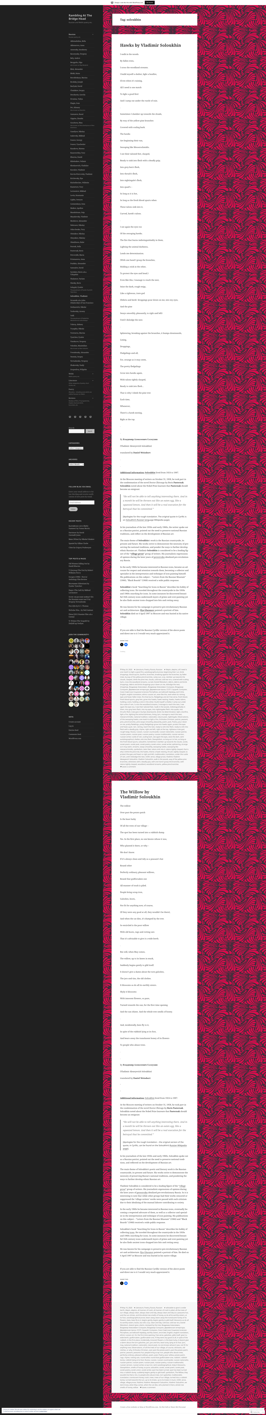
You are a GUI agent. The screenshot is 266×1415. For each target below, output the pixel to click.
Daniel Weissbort (160, 682)
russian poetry (148, 734)
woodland (142, 764)
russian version (178, 734)
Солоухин (183, 689)
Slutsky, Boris (75, 283)
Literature (79, 382)
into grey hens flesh (133, 709)
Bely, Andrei (75, 58)
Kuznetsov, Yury (76, 187)
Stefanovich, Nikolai (78, 307)
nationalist (152, 717)
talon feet (147, 749)
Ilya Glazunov (146, 1252)
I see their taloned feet (144, 707)
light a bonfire (182, 712)
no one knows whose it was (169, 1345)
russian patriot (181, 732)
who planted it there (167, 1385)
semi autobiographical (162, 1365)
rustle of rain (137, 737)
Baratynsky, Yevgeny (78, 54)
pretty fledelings (132, 724)
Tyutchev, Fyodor (77, 337)
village (122, 1382)
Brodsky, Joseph (76, 82)
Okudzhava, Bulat (77, 242)
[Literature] (81, 418)
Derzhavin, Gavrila (77, 95)
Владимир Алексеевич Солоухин (161, 687)
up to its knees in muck (167, 1380)
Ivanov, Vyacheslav (77, 144)
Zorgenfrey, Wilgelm (78, 369)
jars (147, 1342)
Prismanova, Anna (77, 259)
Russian (75, 35)
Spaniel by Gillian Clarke (78, 543)
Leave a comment (129, 767)
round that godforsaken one (162, 1357)
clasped (129, 679)
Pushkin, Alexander (78, 263)
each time (180, 692)
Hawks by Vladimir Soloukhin (150, 45)
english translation (134, 694)
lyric (159, 714)
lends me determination (166, 712)
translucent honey (137, 1377)
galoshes (167, 1335)
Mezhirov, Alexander (78, 221)
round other (145, 1357)
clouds (151, 679)
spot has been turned (160, 1370)
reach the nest (149, 727)
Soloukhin (149, 1098)
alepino (174, 669)
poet (169, 722)
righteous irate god (176, 729)
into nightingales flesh (161, 709)
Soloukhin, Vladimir (79, 296)
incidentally (145, 1340)
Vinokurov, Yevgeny (78, 341)
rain (134, 727)
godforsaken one (147, 1337)
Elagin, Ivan (75, 103)
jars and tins (155, 1342)
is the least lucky (170, 1340)
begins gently (147, 1320)
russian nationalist (166, 732)
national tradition (141, 717)
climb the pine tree (140, 679)
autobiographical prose (153, 672)
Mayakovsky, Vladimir (79, 217)
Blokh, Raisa (75, 73)
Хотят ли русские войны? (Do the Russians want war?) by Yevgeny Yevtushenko (81, 599)
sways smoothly (146, 747)
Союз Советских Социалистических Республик (139, 692)
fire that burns (147, 697)
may (121, 1345)
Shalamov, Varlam (77, 279)
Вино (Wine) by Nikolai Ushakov (81, 539)
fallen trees (136, 697)
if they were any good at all (165, 1337)
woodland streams (153, 764)
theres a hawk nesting (158, 752)
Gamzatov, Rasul (76, 114)
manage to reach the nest (171, 714)
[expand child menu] (92, 34)
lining (154, 714)
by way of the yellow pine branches (139, 677)
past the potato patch (179, 1350)
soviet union (156, 744)
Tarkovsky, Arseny (77, 311)
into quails (175, 709)
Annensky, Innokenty (78, 49)
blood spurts (134, 674)
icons (132, 1232)
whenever (132, 762)
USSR (147, 757)
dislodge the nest (173, 684)
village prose (161, 757)
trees (152, 1377)
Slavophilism (157, 739)
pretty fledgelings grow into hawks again (156, 724)
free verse (173, 697)
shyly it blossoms (178, 1365)
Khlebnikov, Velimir (78, 161)
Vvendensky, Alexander (79, 352)
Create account (75, 722)
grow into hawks (150, 699)
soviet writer (166, 744)
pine (122, 722)
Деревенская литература (139, 689)
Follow (73, 509)
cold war (158, 679)
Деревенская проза (158, 689)
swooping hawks (159, 747)
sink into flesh (145, 739)
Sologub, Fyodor (81, 289)
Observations (183, 717)
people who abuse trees (173, 1352)
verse (152, 757)
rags (122, 1357)
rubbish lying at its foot (135, 1360)
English (123, 694)
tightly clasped (179, 752)
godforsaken (134, 1337)
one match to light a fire (148, 719)
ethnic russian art (149, 694)
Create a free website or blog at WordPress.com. (139, 1407)
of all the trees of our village (154, 1347)
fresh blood (182, 697)
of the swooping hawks (129, 719)
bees (129, 1320)
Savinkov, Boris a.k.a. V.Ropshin (78, 273)
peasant (184, 719)
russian (139, 732)
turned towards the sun (135, 1380)
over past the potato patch (159, 1350)
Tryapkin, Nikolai (77, 329)
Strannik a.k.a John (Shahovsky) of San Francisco (81, 301)
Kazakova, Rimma (77, 148)
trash (147, 1377)
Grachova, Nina (82, 125)
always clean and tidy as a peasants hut (172, 1312)
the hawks (144, 752)
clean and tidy (156, 1322)
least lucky (165, 1342)
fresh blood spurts (127, 699)
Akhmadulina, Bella (78, 41)
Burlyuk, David (76, 86)
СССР (168, 689)
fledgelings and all (161, 697)
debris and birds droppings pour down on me (147, 684)
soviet (185, 742)
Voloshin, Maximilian (79, 347)
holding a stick (126, 702)
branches (150, 674)
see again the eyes (160, 737)
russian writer (125, 737)
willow (135, 1387)
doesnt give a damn (136, 1325)
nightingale (172, 717)
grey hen (139, 699)
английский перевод (167, 692)
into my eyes (146, 709)
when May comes (136, 1385)
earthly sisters (152, 1332)
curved (150, 682)
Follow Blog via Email (80, 487)
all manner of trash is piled (164, 1310)
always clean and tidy (148, 1312)
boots (136, 1322)
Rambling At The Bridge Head (80, 17)
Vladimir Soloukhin (145, 759)
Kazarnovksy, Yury (77, 153)
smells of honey (137, 1367)
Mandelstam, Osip (77, 212)
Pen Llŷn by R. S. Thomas (78, 606)
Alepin (168, 669)
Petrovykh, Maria (77, 255)
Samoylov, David (76, 268)
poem (164, 722)
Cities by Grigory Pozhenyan (80, 547)
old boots (178, 1347)
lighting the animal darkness (140, 714)
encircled (162, 1332)
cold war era (167, 679)
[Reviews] (91, 418)
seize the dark (173, 737)
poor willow (169, 1355)
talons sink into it (158, 749)
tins (136, 1375)
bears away (150, 1317)
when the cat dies (151, 1385)
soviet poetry (145, 744)
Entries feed (73, 730)
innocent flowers (157, 1340)
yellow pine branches (170, 764)
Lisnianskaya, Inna (77, 204)
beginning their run (171, 672)
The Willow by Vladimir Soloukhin (140, 794)
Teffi (79, 317)
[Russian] (71, 418)
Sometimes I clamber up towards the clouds (164, 742)
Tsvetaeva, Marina (77, 333)
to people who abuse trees (148, 1375)
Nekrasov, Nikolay (77, 225)
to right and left (148, 754)
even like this (162, 694)
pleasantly (157, 722)
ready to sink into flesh (165, 727)
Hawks (171, 699)
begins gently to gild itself (163, 1320)
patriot (177, 719)
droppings (124, 687)
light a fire (124, 714)
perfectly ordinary (127, 1355)
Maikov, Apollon (76, 208)
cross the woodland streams (136, 682)
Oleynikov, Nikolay (77, 238)
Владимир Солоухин (155, 1327)
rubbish (177, 1357)
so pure (147, 1367)
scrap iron (149, 1365)
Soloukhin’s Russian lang (137, 520)
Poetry (80, 391)
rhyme (141, 729)
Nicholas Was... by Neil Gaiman (81, 610)
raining (140, 727)
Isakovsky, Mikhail (77, 136)
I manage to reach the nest (169, 704)
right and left (150, 729)
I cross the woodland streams (146, 704)
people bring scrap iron (154, 1352)
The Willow (179, 1372)
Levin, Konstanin (77, 195)
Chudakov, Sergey (77, 90)
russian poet (137, 734)
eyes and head (125, 697)
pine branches (130, 722)
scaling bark (147, 737)
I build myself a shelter (162, 702)
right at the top (162, 729)
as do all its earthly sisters (174, 1315)
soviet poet (135, 744)
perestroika (159, 557)
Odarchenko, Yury (77, 229)
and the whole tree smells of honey (149, 1315)
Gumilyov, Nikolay (77, 131)
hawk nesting (162, 699)
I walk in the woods (161, 707)
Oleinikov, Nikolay (77, 234)
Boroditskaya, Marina (78, 78)
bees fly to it (136, 1320)
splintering (176, 744)
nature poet (162, 717)
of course (169, 1347)
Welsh (74, 375)
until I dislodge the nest (135, 757)
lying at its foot (175, 1342)
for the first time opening (145, 1335)
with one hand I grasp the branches (165, 762)
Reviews (79, 401)
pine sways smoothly (144, 722)
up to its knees (151, 1380)
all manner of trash (145, 1310)
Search (71, 428)
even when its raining (176, 694)
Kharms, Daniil (76, 157)
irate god (135, 712)
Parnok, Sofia (75, 246)
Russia (152, 669)
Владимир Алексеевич (138, 687)
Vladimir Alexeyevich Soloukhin (156, 1382)
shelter (137, 739)
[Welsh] (76, 418)
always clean (134, 1312)
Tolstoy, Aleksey (76, 324)
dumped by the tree (153, 1325)
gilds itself (176, 1335)
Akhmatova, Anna (77, 45)
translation (170, 754)
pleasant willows (141, 1355)
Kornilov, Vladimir (77, 170)
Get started (149, 2)
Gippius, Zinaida (76, 118)
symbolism (138, 749)
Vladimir (169, 757)
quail (130, 727)
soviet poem (125, 744)
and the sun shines (127, 1315)
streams (136, 747)
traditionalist (160, 754)
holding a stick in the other (142, 702)
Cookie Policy (43, 1411)
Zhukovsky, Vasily (77, 365)
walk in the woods (161, 759)
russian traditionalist (163, 734)
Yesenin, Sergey (76, 357)
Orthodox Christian (166, 719)
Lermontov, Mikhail (78, 191)
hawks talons (180, 699)
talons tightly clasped (174, 749)
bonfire (143, 674)
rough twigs (125, 732)
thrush (170, 752)
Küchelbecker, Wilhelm (79, 182)
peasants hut (139, 1352)
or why (129, 1350)
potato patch (180, 1355)
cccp (163, 677)
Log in (71, 726)
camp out (157, 677)
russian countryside (151, 732)
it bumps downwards (147, 712)
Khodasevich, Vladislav (79, 165)
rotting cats (135, 1357)
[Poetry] (86, 418)
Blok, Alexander (76, 69)
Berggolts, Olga (79, 63)
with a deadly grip (144, 762)
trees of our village (162, 1377)
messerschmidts (126, 717)
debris (170, 682)
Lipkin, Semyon (76, 199)
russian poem (125, 734)
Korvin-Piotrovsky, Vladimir (81, 174)
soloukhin (142, 742)
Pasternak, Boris (76, 251)
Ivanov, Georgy (76, 140)
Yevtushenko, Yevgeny (79, 361)
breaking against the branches (167, 674)
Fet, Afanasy (77, 108)
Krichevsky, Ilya (76, 178)
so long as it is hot (170, 739)
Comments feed (75, 734)
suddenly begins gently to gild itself (151, 1372)
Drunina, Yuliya (76, 99)
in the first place (133, 1340)
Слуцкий (174, 689)
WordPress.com (75, 738)
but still (143, 1322)
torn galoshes (165, 1375)
